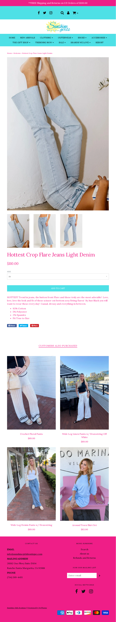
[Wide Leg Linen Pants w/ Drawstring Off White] (84, 393)
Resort (100, 42)
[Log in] (68, 12)
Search (84, 549)
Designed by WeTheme (37, 608)
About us (84, 553)
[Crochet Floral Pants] (31, 393)
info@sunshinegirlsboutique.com (24, 554)
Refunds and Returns (84, 557)
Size (9, 271)
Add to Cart (58, 288)
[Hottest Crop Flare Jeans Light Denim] (18, 230)
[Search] (62, 12)
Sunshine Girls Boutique (16, 608)
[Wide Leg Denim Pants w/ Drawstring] (31, 484)
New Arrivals (27, 37)
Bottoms (17, 53)
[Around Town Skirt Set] (84, 484)
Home (12, 37)
